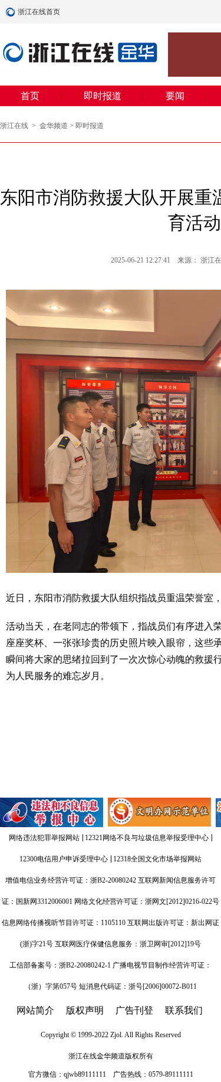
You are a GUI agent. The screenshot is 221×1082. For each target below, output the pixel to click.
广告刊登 (134, 1010)
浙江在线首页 (12, 12)
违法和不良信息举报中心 (52, 812)
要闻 (175, 96)
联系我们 (184, 1010)
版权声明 (85, 1010)
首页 (30, 96)
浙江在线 (15, 126)
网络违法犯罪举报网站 (44, 837)
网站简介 (35, 1010)
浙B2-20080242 (113, 880)
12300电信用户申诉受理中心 (63, 859)
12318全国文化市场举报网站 (157, 859)
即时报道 (102, 96)
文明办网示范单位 (160, 812)
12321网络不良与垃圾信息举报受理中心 (147, 837)
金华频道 (53, 126)
